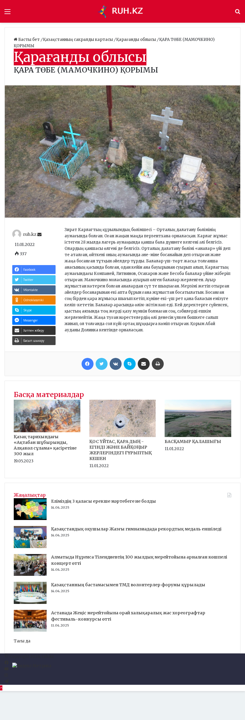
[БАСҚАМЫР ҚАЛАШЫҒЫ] (198, 435)
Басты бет (29, 39)
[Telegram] (6, 681)
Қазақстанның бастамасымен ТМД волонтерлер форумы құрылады (128, 584)
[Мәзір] (7, 13)
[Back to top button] (1, 687)
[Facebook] (88, 364)
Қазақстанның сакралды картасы (78, 39)
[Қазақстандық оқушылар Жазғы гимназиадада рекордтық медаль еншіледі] (30, 546)
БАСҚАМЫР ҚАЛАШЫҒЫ (193, 441)
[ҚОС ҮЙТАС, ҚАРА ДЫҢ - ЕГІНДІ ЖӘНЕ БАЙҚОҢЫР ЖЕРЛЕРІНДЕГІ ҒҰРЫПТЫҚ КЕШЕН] (122, 435)
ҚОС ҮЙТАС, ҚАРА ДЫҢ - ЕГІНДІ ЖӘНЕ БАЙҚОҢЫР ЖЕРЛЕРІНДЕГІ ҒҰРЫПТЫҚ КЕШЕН (120, 450)
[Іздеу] (238, 13)
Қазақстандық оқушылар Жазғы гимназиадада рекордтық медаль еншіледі (136, 529)
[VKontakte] (116, 364)
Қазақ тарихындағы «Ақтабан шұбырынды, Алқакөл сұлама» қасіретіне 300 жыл (45, 445)
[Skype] (130, 364)
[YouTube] (6, 669)
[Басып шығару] (158, 364)
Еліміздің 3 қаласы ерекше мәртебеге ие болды (103, 501)
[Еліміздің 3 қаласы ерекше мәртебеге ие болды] (30, 518)
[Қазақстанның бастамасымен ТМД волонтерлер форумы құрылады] (30, 602)
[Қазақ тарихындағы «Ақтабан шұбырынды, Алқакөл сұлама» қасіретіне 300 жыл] (47, 430)
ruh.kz (29, 234)
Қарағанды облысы (136, 39)
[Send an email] (39, 234)
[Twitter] (102, 364)
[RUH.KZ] (122, 11)
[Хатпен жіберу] (144, 364)
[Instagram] (6, 675)
